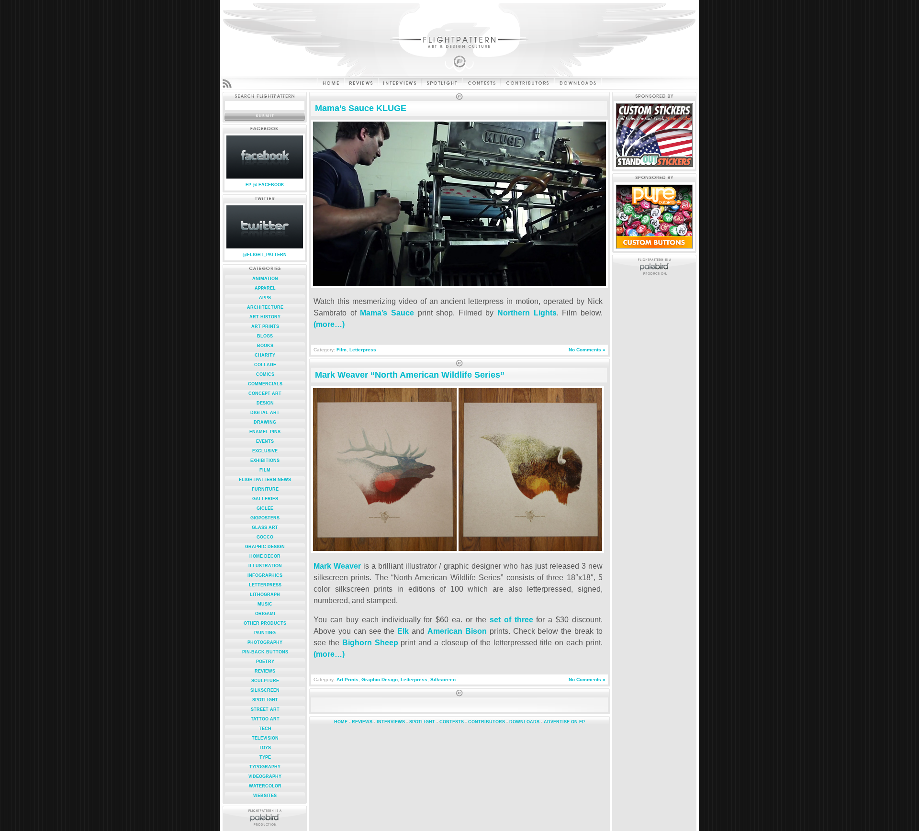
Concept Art (264, 393)
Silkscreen (265, 690)
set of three (509, 620)
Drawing (265, 422)
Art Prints (265, 326)
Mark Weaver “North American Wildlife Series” (409, 375)
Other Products (265, 623)
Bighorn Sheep (370, 643)
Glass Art (265, 527)
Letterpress (265, 585)
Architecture (265, 307)
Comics (265, 374)
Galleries (265, 498)
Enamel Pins (264, 431)
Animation (265, 278)
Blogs (265, 336)
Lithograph (265, 594)
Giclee (265, 508)
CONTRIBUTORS (486, 721)
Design (265, 403)
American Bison (457, 631)
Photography (264, 642)
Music (265, 604)
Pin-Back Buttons (265, 652)
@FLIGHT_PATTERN (265, 254)
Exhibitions (265, 460)
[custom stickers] (654, 165)
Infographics (264, 575)
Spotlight (265, 699)
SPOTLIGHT (422, 721)
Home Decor (264, 556)
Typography (264, 766)
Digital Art (265, 412)
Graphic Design (265, 546)
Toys (265, 747)
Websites (265, 795)
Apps (265, 297)
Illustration (265, 565)
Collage (265, 364)
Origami (265, 613)
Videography (264, 776)
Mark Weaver (337, 566)
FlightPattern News (265, 479)
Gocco (265, 537)
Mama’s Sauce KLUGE (360, 108)
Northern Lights (527, 313)
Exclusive (265, 451)
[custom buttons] (654, 246)
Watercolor (265, 786)
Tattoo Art (265, 719)
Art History (264, 316)
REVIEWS (362, 721)
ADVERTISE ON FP (564, 721)
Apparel (265, 288)
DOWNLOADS (524, 721)
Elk (403, 631)
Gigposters (265, 518)
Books (265, 345)
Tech (265, 728)
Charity (265, 355)
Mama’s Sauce (387, 313)
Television (265, 738)
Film (264, 470)
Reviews (265, 671)
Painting (265, 632)
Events (265, 441)
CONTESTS (451, 721)
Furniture (265, 489)
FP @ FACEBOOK (265, 184)
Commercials (265, 384)
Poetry (265, 661)
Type (265, 757)
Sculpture (265, 680)
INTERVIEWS (391, 721)
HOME (340, 721)
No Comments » (587, 349)
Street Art (265, 709)
